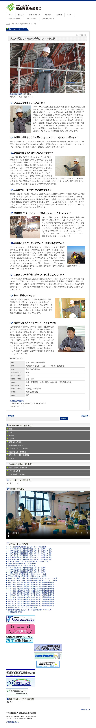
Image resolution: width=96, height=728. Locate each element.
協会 (10, 429)
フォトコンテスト (32, 18)
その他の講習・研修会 (17, 474)
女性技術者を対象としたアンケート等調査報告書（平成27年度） (30, 610)
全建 (10, 432)
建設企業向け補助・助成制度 (19, 455)
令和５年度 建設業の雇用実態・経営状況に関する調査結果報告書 (31, 587)
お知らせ (21, 15)
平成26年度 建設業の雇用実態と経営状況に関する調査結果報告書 (31, 605)
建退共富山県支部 (48, 18)
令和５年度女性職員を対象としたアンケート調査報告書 (27, 547)
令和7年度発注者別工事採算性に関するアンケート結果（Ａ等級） (30, 549)
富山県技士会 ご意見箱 (17, 452)
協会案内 (48, 15)
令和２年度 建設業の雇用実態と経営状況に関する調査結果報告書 (31, 593)
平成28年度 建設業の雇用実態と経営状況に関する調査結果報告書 (31, 601)
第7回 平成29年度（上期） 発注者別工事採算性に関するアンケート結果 (32, 580)
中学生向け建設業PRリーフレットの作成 (22, 563)
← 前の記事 (10, 416)
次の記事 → (85, 416)
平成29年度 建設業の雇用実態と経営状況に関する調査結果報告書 (31, 599)
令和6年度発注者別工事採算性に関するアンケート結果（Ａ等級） (30, 553)
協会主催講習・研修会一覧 (18, 468)
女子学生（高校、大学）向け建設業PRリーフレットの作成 (28, 561)
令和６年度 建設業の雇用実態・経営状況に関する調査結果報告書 (31, 584)
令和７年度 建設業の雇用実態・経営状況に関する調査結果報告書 (31, 582)
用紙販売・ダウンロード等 (18, 448)
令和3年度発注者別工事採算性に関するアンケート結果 (27, 570)
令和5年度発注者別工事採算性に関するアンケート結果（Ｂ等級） (30, 557)
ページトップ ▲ (85, 709)
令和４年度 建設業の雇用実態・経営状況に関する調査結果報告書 (31, 589)
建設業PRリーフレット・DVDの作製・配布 (22, 608)
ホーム (11, 15)
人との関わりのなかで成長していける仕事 (33, 38)
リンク (69, 15)
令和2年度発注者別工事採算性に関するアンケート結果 (27, 572)
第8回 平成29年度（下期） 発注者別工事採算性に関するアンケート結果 (32, 578)
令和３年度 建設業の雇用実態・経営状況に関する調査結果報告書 (31, 591)
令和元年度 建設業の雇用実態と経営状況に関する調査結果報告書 (31, 595)
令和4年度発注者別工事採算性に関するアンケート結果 (27, 568)
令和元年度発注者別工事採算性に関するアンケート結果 (27, 574)
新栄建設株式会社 (17, 94)
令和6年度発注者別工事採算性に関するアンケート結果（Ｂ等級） (30, 555)
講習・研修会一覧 (34, 15)
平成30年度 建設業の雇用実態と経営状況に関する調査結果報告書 (31, 597)
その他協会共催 (14, 471)
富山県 (11, 439)
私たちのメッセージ (14, 18)
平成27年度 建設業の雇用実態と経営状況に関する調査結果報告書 (31, 603)
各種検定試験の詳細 (15, 612)
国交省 (11, 435)
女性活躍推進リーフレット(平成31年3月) (22, 566)
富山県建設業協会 (13, 722)
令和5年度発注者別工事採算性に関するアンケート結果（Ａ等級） (30, 559)
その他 (11, 458)
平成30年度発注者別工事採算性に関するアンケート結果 (27, 576)
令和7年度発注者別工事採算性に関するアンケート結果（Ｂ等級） (30, 551)
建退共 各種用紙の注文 (17, 445)
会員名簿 (59, 15)
